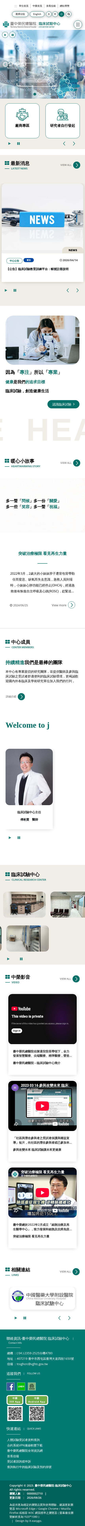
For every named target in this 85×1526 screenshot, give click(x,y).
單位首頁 (23, 5)
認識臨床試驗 (62, 404)
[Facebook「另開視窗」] (10, 1386)
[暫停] (12, 35)
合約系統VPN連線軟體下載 (24, 1445)
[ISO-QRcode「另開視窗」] (15, 1413)
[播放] (5, 35)
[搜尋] (68, 14)
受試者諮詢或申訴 (19, 1461)
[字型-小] (61, 14)
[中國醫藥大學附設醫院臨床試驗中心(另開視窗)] (42, 1298)
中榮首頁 (37, 5)
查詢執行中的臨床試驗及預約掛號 (29, 1467)
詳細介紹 (11, 696)
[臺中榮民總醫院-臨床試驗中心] (31, 24)
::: (15, 6)
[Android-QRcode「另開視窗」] (36, 1413)
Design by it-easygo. (28, 1521)
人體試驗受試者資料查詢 (23, 1440)
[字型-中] (55, 14)
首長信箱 (51, 5)
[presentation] (64, 143)
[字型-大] (49, 14)
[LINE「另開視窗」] (21, 1386)
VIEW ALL (66, 165)
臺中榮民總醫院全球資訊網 (25, 1451)
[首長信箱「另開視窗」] (32, 1386)
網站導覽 (64, 5)
